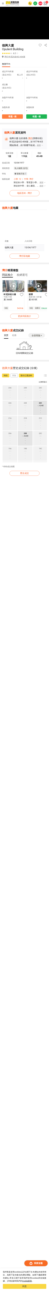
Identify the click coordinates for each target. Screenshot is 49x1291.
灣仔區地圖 (24, 256)
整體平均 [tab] (6, 64)
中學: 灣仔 (28, 179)
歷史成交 (24, 473)
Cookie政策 (27, 1281)
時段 (6, 375)
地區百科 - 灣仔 (24, 193)
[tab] (7, 275)
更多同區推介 (24, 316)
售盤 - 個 (12, 116)
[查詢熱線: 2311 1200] (30, 3)
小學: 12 (17, 179)
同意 (24, 1286)
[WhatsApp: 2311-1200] (35, 3)
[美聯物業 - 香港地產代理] (12, 3)
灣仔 (30, 138)
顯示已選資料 (26, 375)
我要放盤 (38, 1263)
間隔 (14, 375)
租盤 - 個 (37, 116)
